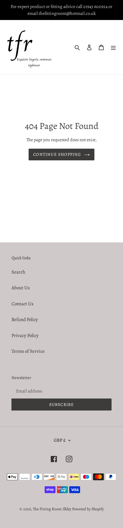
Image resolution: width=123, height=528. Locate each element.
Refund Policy (24, 319)
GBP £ (60, 440)
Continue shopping (57, 154)
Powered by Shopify (88, 509)
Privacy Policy (25, 335)
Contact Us (22, 303)
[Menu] (113, 47)
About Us (20, 287)
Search (18, 272)
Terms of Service (28, 351)
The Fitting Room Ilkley (52, 509)
